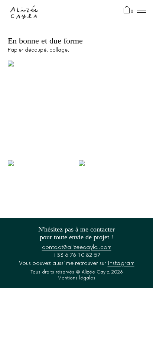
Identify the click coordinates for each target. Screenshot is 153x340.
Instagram (121, 262)
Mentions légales (76, 277)
